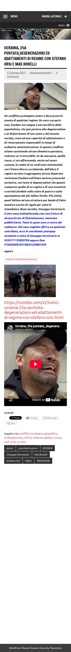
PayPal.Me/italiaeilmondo (21, 259)
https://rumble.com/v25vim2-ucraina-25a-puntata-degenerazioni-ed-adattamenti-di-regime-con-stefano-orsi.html (34, 310)
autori (10, 448)
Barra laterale (52, 16)
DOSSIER (47, 448)
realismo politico (43, 437)
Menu (14, 16)
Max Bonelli (40, 454)
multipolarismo (13, 437)
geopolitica (51, 433)
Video (28, 460)
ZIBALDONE (43, 460)
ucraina (21, 441)
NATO (27, 437)
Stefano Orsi (13, 460)
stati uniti (10, 441)
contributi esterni (28, 448)
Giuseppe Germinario (18, 454)
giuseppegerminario (41, 72)
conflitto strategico (31, 433)
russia (57, 437)
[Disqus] (35, 511)
